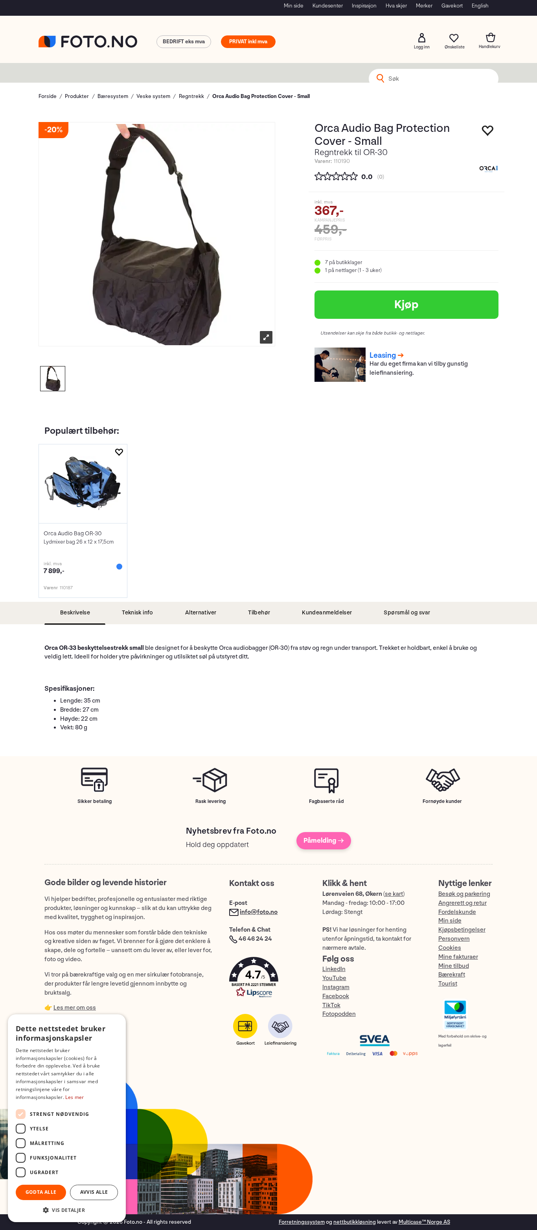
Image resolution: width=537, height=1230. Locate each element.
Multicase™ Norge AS (424, 1222)
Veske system (153, 96)
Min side (293, 5)
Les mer (74, 1097)
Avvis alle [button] (94, 1192)
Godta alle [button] (41, 1192)
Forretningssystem (302, 1222)
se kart (394, 894)
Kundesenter (328, 5)
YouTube (334, 978)
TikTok (331, 1005)
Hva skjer (396, 5)
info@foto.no (259, 912)
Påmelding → (323, 840)
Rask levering (210, 801)
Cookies (449, 948)
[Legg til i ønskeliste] (118, 452)
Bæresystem (112, 96)
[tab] (74, 613)
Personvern (454, 939)
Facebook (335, 996)
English (480, 5)
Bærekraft (451, 974)
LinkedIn (334, 969)
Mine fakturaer (458, 957)
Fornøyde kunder (442, 801)
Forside (48, 96)
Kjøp (406, 305)
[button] (267, 979)
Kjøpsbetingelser (462, 930)
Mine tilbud (453, 966)
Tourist (447, 984)
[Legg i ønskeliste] (488, 132)
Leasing (383, 355)
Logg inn (422, 37)
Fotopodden (339, 1014)
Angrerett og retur (462, 903)
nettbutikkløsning (354, 1222)
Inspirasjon (364, 5)
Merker (424, 5)
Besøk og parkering (464, 894)
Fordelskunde (457, 912)
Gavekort (452, 5)
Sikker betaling (94, 801)
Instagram (335, 987)
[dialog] (67, 1118)
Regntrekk (191, 96)
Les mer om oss (74, 1008)
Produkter (77, 96)
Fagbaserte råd (326, 801)
